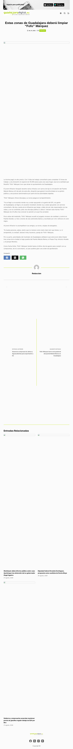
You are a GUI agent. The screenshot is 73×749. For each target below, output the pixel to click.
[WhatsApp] (23, 258)
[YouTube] (42, 741)
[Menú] (68, 13)
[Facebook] (7, 258)
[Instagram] (38, 741)
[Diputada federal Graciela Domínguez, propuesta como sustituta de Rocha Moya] (53, 501)
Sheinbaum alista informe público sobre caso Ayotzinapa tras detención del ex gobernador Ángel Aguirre (19, 573)
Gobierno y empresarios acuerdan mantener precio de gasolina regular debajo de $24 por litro (19, 720)
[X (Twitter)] (15, 258)
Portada (42, 30)
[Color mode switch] (61, 13)
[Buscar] (64, 13)
